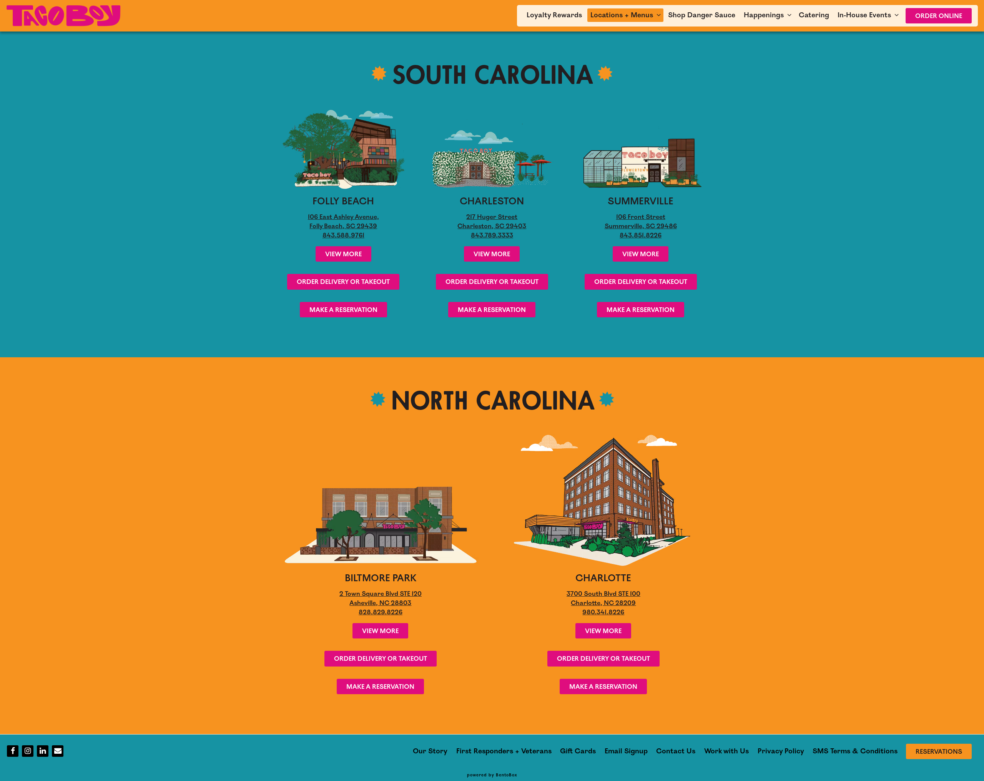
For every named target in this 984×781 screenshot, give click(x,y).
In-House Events (869, 14)
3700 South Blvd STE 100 (603, 594)
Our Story (430, 751)
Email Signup (626, 751)
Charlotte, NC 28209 (603, 603)
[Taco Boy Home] (63, 15)
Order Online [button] (938, 16)
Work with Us (726, 751)
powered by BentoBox (492, 775)
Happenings (768, 14)
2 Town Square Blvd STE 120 (380, 594)
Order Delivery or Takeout (343, 282)
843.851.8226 (641, 235)
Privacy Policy (781, 751)
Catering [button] (814, 15)
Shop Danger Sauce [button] (701, 15)
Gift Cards (578, 751)
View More (343, 254)
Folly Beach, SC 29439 (343, 226)
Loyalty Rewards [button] (554, 15)
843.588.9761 (343, 235)
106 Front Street (640, 217)
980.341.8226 (603, 612)
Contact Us (675, 751)
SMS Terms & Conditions (855, 751)
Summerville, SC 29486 (641, 226)
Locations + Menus (626, 14)
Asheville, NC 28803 (380, 603)
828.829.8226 (380, 612)
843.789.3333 (492, 235)
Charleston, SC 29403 (491, 226)
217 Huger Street (491, 217)
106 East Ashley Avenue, (343, 217)
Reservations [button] (939, 752)
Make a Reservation (343, 310)
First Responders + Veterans (504, 751)
